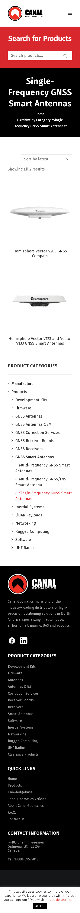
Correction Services (23, 693)
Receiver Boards (21, 700)
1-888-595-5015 (26, 859)
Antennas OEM (19, 687)
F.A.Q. (12, 812)
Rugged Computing (23, 741)
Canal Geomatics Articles (27, 799)
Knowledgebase (20, 792)
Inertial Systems (20, 727)
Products (15, 785)
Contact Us (16, 819)
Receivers (15, 707)
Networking (17, 734)
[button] (70, 13)
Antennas (15, 680)
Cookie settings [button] (61, 900)
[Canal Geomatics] (25, 13)
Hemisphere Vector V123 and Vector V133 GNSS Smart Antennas (40, 341)
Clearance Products (23, 754)
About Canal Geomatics (26, 806)
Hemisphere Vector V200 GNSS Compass (40, 253)
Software (15, 721)
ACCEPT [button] (40, 906)
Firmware (15, 673)
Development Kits (22, 666)
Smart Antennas (20, 714)
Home (40, 114)
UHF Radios (17, 748)
